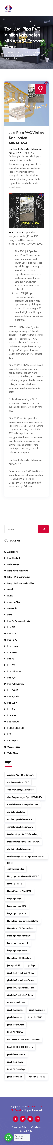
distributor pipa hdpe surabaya (20, 826)
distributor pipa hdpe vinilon (19, 849)
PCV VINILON (16, 232)
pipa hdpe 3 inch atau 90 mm (20, 995)
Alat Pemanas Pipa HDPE (18, 782)
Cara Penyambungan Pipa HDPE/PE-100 (25, 797)
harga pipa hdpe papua (17, 950)
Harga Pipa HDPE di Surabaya (20, 928)
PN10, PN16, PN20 (16, 728)
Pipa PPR (11, 665)
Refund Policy (26, 1131)
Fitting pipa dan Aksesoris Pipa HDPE (23, 876)
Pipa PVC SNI (13, 696)
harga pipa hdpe (14, 898)
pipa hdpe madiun (15, 1009)
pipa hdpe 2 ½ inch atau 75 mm (20, 987)
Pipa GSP (11, 633)
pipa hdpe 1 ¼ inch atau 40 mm (20, 972)
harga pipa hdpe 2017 (16, 906)
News (9, 614)
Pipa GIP (11, 627)
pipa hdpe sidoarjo (15, 1061)
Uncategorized (13, 746)
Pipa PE (10, 658)
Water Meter (12, 753)
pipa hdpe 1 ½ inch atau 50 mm (20, 980)
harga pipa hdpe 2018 (16, 913)
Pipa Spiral (11, 709)
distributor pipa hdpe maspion (19, 819)
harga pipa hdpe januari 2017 (20, 935)
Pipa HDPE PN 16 (15, 1032)
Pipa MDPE (12, 652)
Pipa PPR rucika (14, 671)
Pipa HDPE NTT (35, 1017)
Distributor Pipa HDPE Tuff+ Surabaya (23, 841)
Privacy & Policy (19, 1127)
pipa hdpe (31, 965)
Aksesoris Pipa (13, 551)
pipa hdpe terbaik (14, 1076)
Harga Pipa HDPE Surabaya (19, 957)
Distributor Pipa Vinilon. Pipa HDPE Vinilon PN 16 (25, 857)
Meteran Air (12, 608)
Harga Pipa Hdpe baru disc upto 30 (22, 920)
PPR (9, 734)
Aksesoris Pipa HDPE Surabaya (20, 774)
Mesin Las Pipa (13, 602)
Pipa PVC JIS (12, 690)
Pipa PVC (11, 677)
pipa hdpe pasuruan (15, 1024)
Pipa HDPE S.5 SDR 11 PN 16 (20, 1047)
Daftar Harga (13, 564)
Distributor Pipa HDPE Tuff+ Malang (22, 834)
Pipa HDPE (12, 639)
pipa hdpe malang (37, 1009)
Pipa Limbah (12, 646)
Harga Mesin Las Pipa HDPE (19, 891)
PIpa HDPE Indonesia (16, 1002)
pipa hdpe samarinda (16, 1054)
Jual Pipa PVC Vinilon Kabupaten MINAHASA (26, 137)
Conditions (36, 1127)
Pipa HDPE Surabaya (16, 1069)
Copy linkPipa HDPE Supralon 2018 (22, 804)
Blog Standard (13, 558)
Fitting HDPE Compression (18, 576)
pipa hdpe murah (14, 1017)
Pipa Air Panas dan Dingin (18, 620)
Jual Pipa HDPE (13, 965)
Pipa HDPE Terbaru (37, 1076)
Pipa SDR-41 (12, 702)
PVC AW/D (12, 740)
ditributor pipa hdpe (15, 868)
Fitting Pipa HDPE (14, 883)
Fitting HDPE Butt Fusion (17, 570)
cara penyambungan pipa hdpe (20, 789)
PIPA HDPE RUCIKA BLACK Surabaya (23, 1039)
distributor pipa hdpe (16, 812)
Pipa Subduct (13, 721)
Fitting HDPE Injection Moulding (20, 583)
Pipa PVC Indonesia (15, 683)
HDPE (10, 595)
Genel (10, 589)
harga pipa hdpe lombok (17, 943)
